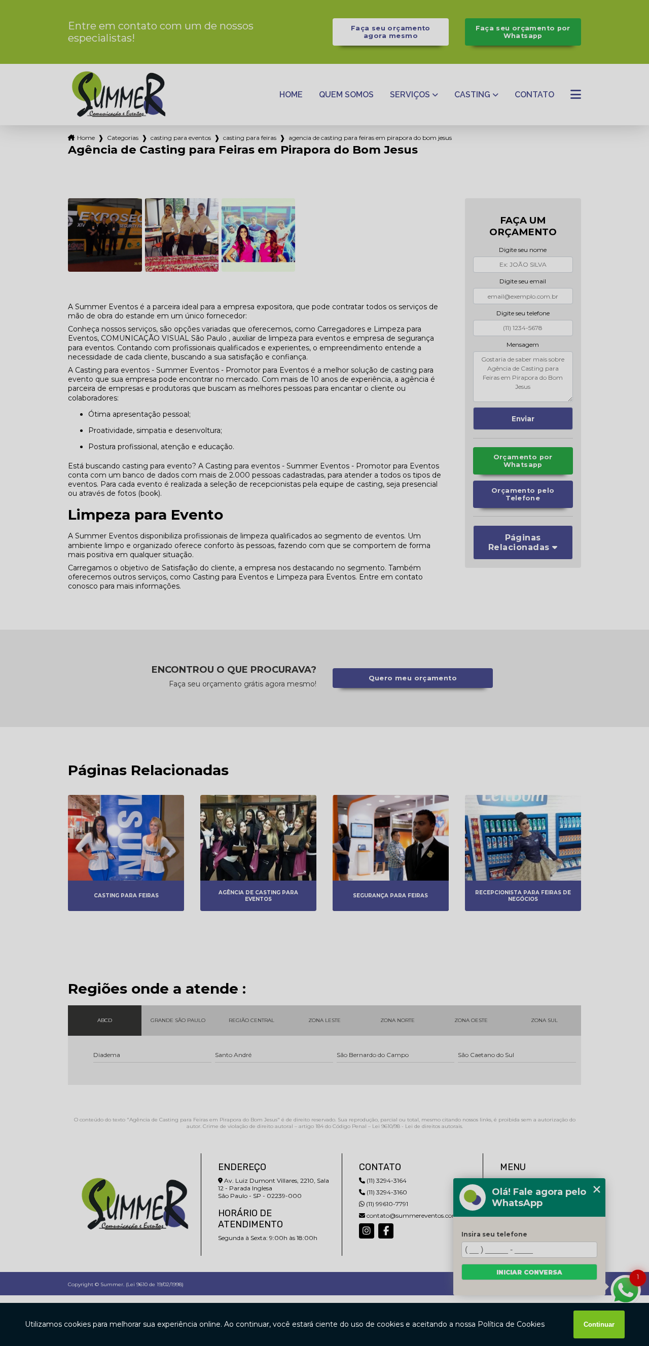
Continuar (599, 1324)
